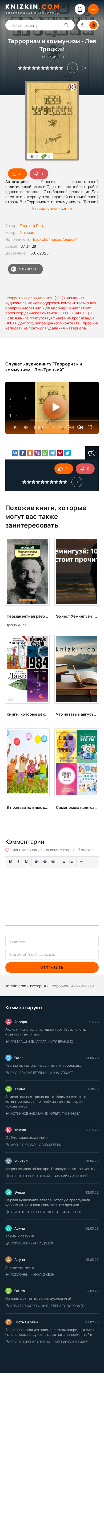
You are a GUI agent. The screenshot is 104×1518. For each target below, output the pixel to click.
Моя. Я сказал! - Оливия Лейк (35, 1144)
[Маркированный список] (63, 861)
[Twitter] (67, 453)
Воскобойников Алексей (55, 239)
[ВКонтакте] (15, 453)
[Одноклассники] (30, 453)
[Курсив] (18, 861)
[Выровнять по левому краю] (37, 861)
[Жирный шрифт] (10, 861)
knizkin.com (15, 985)
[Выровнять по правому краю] (53, 861)
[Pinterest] (60, 453)
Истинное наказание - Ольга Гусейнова (45, 1113)
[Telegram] (52, 453)
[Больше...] (82, 861)
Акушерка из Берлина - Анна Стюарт (41, 1072)
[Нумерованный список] (71, 861)
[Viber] (37, 453)
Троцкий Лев (31, 225)
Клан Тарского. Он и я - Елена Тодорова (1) (47, 1305)
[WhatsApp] (45, 453)
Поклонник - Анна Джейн (32, 1243)
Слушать (28, 269)
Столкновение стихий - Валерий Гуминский (48, 1176)
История (26, 232)
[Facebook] (22, 453)
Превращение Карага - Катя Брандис (41, 1041)
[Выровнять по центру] (45, 861)
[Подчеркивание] (26, 861)
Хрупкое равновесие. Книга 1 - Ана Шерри (45, 1212)
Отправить (52, 967)
